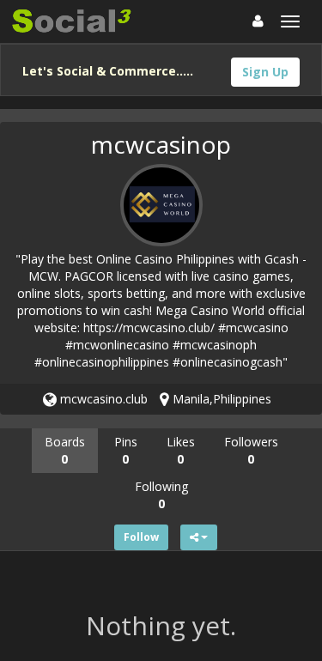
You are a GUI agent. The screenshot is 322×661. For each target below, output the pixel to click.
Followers (251, 450)
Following (161, 495)
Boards (65, 450)
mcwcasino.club (102, 399)
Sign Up (265, 72)
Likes (181, 450)
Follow (141, 537)
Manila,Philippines (220, 399)
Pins (125, 450)
